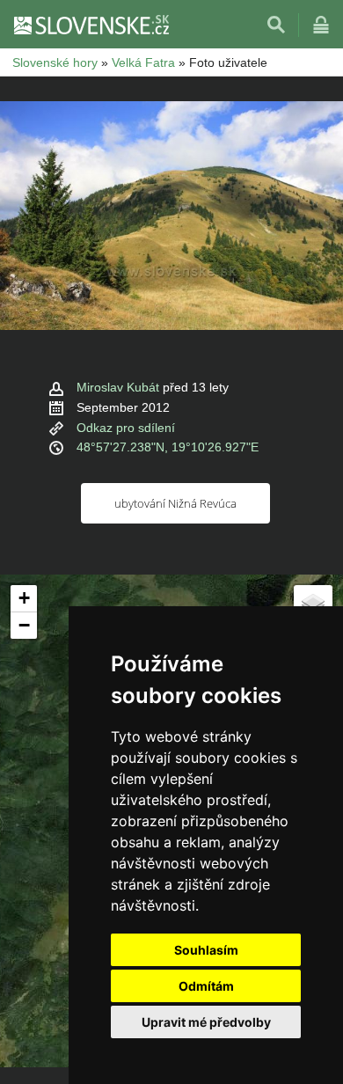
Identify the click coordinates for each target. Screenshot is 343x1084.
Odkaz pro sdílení (126, 428)
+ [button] (24, 598)
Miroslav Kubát (118, 387)
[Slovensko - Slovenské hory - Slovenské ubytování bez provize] (90, 25)
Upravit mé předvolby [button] (206, 1021)
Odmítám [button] (206, 985)
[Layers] (313, 604)
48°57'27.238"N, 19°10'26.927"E (168, 447)
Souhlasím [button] (206, 949)
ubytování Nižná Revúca (175, 503)
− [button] (24, 625)
